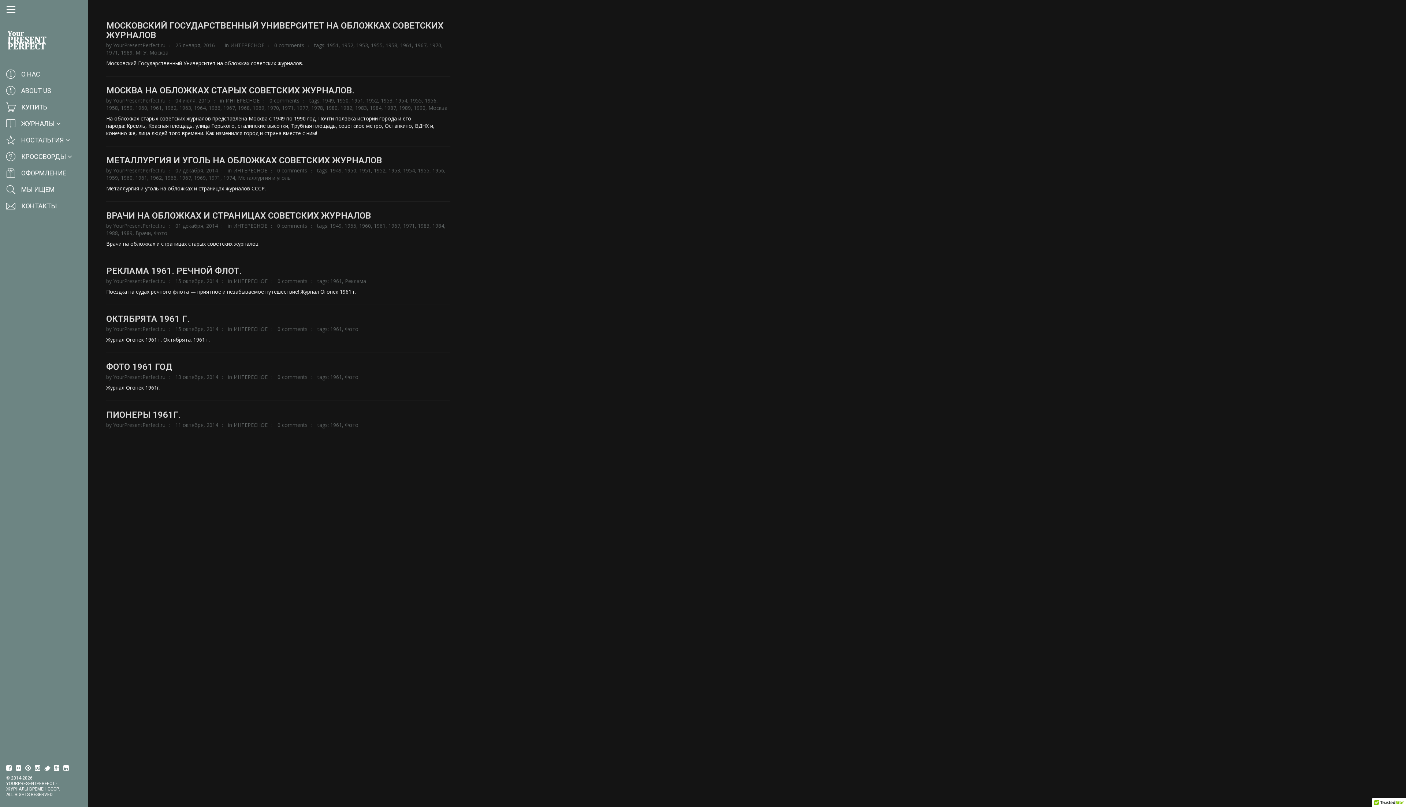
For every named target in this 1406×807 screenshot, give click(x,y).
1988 (112, 233)
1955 (377, 45)
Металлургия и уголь (264, 177)
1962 (170, 107)
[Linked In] (66, 768)
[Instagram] (38, 768)
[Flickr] (19, 768)
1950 (343, 100)
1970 (435, 45)
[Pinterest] (28, 768)
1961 (406, 45)
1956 (430, 100)
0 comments (289, 45)
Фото (160, 233)
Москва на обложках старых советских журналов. (230, 90)
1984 (376, 107)
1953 (362, 45)
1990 (419, 107)
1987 (390, 107)
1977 (302, 107)
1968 (244, 107)
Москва (158, 52)
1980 (332, 107)
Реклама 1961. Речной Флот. (174, 271)
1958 (391, 45)
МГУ (140, 52)
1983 (361, 107)
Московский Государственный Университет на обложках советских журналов (274, 30)
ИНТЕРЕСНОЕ (247, 45)
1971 (112, 52)
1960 (141, 107)
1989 (127, 52)
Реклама (355, 281)
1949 (328, 100)
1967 (421, 45)
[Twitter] (47, 768)
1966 (214, 107)
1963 (185, 107)
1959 (127, 107)
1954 (401, 100)
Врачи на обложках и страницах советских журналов (238, 216)
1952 (347, 45)
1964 (200, 107)
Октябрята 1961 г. (148, 319)
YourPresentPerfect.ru (139, 45)
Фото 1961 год (139, 367)
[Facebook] (9, 768)
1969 (258, 107)
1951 (333, 45)
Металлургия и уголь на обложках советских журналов (244, 160)
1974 (229, 177)
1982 (346, 107)
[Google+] (57, 768)
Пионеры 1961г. (143, 415)
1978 (317, 107)
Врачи (143, 233)
